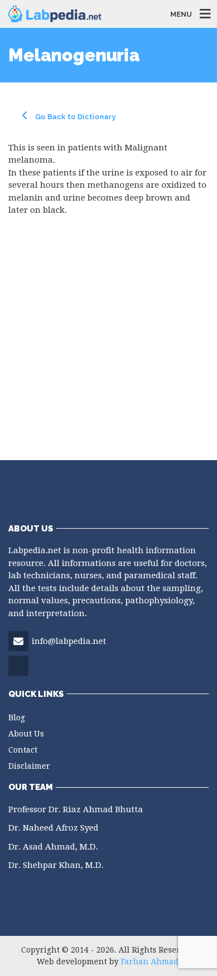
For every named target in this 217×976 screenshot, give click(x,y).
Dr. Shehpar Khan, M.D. (55, 865)
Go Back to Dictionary (74, 117)
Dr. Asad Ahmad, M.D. (53, 847)
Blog (16, 717)
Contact (22, 749)
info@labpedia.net (69, 641)
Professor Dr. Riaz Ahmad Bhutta (75, 809)
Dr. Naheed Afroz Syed (53, 828)
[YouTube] (19, 675)
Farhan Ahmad (150, 961)
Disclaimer (29, 766)
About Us (26, 733)
